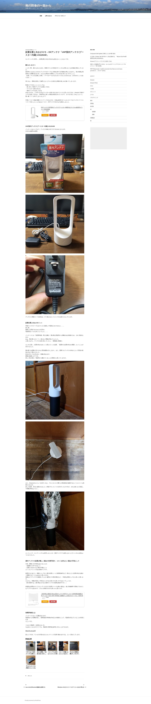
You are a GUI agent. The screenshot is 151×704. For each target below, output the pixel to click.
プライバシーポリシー (60, 15)
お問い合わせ (48, 15)
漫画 (93, 114)
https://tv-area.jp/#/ (30, 630)
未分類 (92, 106)
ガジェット (30, 675)
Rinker (47, 110)
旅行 (91, 100)
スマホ (92, 94)
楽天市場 (53, 115)
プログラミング (94, 97)
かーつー (35, 49)
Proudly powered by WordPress (33, 700)
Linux (91, 85)
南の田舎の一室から (38, 5)
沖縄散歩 (92, 117)
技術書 (93, 111)
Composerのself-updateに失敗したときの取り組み (102, 53)
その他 (92, 88)
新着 (41, 15)
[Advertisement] (75, 30)
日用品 (92, 103)
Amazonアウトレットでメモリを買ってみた (101, 61)
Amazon (45, 115)
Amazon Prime (94, 82)
